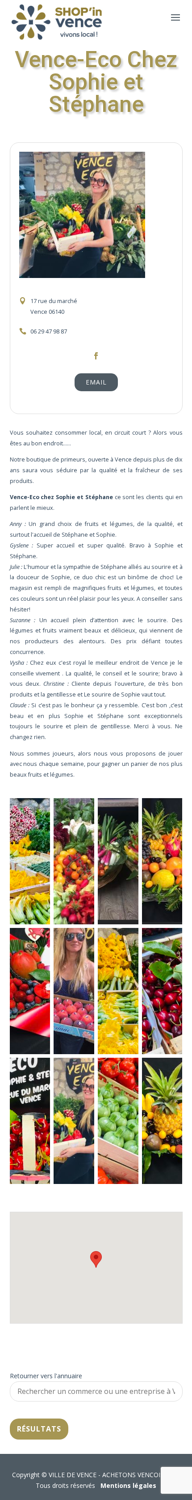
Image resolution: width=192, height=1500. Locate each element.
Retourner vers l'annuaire (46, 1376)
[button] (96, 1259)
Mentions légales (128, 1485)
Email (96, 382)
